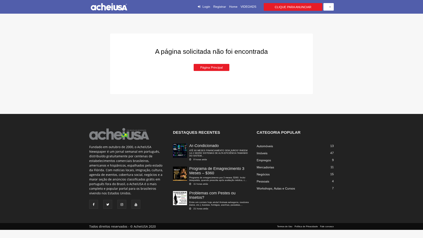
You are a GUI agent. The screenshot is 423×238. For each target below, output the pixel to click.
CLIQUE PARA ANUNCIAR (293, 7)
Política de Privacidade (306, 226)
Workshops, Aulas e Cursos (276, 188)
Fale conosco (327, 226)
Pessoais (263, 181)
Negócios (263, 174)
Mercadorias (265, 167)
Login (206, 6)
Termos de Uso (284, 226)
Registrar (219, 6)
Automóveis (265, 146)
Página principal (211, 67)
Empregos (264, 160)
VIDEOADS (248, 6)
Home (233, 6)
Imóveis (262, 153)
